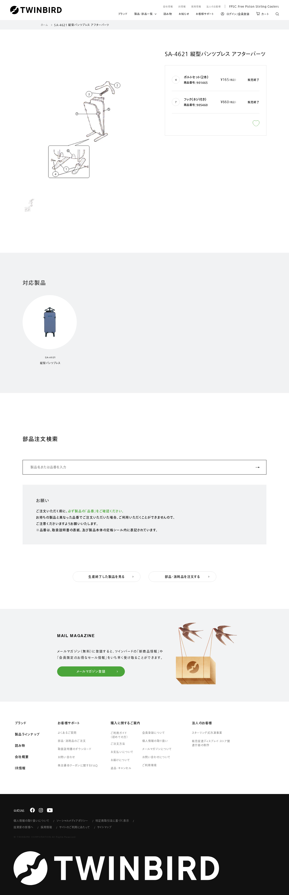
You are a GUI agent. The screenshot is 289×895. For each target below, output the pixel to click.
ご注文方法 (118, 743)
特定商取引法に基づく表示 (112, 820)
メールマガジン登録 (91, 671)
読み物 (167, 15)
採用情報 (196, 6)
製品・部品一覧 (143, 14)
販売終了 (253, 79)
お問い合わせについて (156, 757)
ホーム (44, 24)
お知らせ (184, 15)
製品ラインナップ (27, 734)
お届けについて (120, 760)
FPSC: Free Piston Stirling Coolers (252, 6)
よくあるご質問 (67, 732)
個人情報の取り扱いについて (31, 820)
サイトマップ (104, 827)
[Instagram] (41, 810)
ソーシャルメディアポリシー (72, 820)
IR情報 (182, 6)
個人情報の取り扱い (155, 740)
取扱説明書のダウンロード (74, 749)
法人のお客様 (213, 6)
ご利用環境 (149, 765)
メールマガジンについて (157, 749)
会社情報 (168, 6)
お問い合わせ (66, 757)
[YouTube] (50, 810)
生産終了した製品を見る (106, 576)
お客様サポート (205, 15)
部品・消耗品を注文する (182, 576)
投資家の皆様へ (23, 827)
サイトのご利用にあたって (74, 827)
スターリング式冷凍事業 (207, 732)
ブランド (123, 15)
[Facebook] (32, 810)
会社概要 (22, 756)
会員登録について (153, 732)
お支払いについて (122, 751)
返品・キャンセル (121, 768)
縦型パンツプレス (50, 363)
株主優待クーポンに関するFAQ (78, 765)
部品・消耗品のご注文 (72, 740)
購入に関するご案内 (125, 723)
